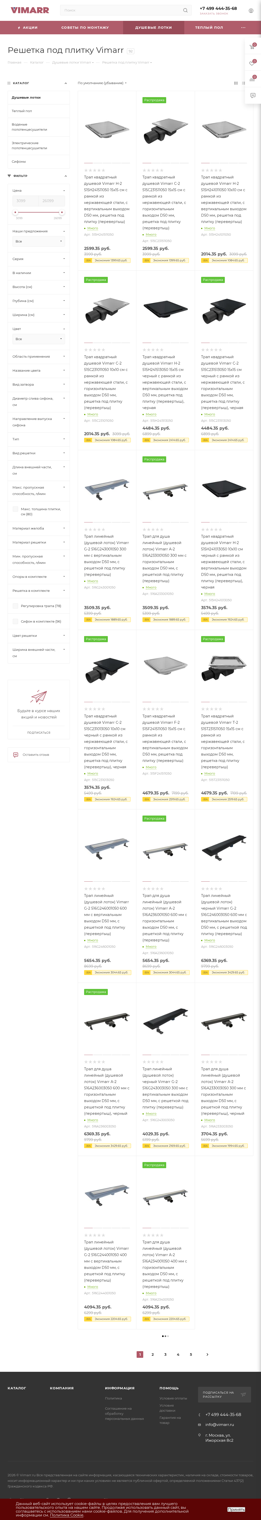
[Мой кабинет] (251, 11)
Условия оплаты (173, 1398)
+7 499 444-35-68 (218, 8)
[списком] (243, 83)
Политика (113, 1398)
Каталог (17, 1388)
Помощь (169, 1388)
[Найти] (185, 10)
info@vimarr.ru (219, 1424)
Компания (62, 1388)
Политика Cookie (66, 1515)
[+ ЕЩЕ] (243, 27)
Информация (120, 1388)
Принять (236, 1509)
